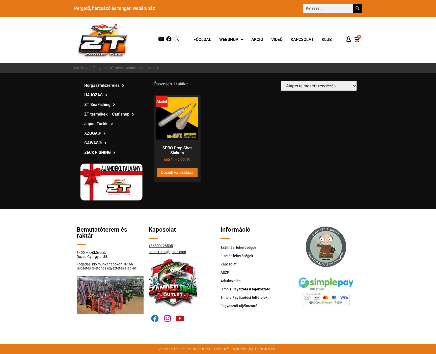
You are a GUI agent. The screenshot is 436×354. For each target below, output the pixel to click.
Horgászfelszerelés (102, 85)
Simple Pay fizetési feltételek (244, 297)
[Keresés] (357, 8)
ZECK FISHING (97, 152)
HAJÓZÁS (93, 95)
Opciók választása (177, 172)
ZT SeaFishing (97, 104)
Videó (277, 39)
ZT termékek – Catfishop (106, 114)
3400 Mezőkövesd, (91, 253)
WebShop (228, 39)
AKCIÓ (257, 39)
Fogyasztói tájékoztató (239, 306)
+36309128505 (161, 246)
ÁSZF (225, 272)
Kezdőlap (81, 68)
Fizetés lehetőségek (237, 256)
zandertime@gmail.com (167, 252)
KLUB (327, 39)
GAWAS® (93, 143)
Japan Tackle (96, 123)
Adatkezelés (230, 281)
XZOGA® (92, 133)
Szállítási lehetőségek (238, 248)
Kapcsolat (302, 39)
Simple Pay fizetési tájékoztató (245, 289)
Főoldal (202, 39)
